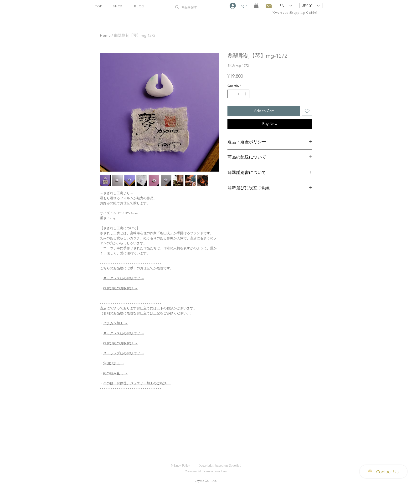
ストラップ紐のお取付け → (123, 353)
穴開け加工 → (113, 363)
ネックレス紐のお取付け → (123, 278)
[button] (256, 5)
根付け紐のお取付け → (120, 288)
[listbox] (311, 5)
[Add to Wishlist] (307, 111)
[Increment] (246, 94)
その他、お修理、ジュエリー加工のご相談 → (137, 383)
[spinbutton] (238, 94)
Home (105, 35)
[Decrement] (231, 94)
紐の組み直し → (115, 373)
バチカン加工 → (115, 323)
